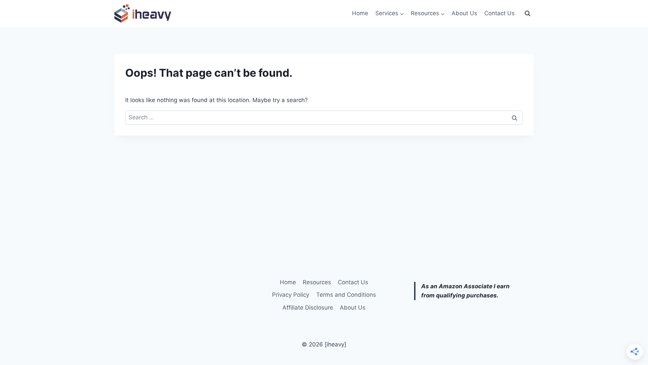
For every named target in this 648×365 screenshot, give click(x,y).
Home (360, 13)
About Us (464, 13)
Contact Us (499, 13)
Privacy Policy (290, 294)
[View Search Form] (527, 13)
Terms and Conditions (346, 294)
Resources (317, 282)
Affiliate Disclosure (307, 307)
